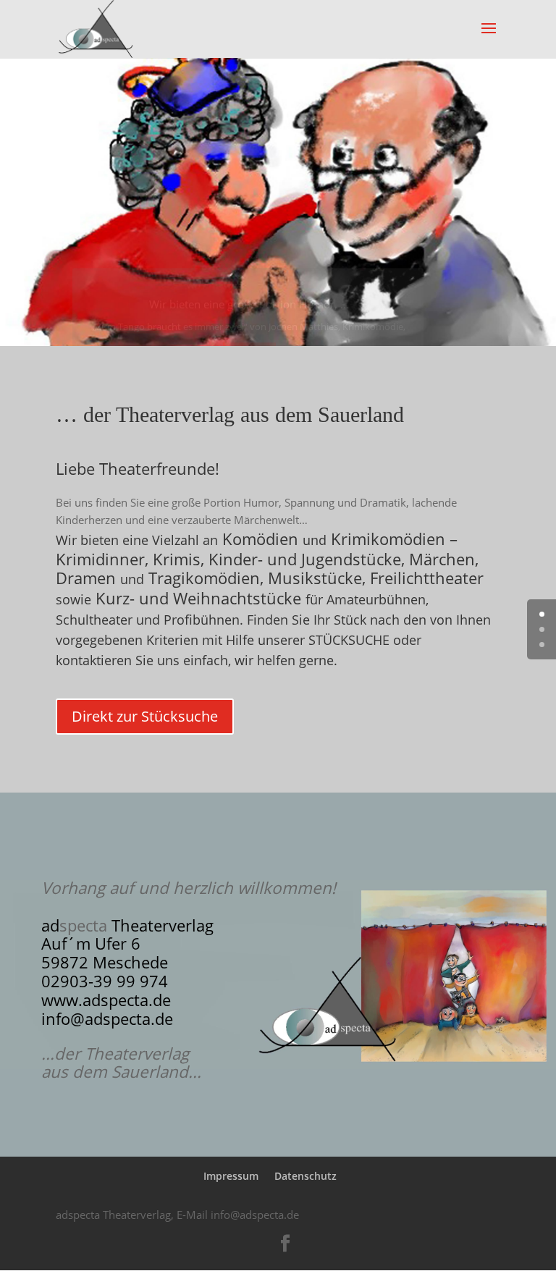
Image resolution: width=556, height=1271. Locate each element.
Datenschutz (305, 1176)
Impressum (230, 1176)
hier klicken (249, 326)
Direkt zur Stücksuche (145, 716)
